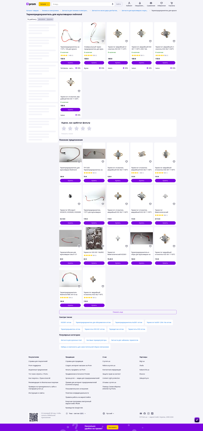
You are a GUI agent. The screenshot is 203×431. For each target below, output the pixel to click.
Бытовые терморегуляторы (97, 340)
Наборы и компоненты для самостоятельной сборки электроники (85, 347)
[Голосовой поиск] (112, 4)
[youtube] (141, 413)
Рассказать (113, 427)
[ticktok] (152, 413)
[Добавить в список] (79, 41)
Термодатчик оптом (116, 329)
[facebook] (144, 413)
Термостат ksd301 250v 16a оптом (159, 322)
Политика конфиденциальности (77, 393)
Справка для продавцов (74, 361)
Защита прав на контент (112, 374)
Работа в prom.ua (109, 365)
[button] (70, 62)
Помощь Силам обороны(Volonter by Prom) (112, 388)
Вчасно (142, 374)
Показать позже (67, 134)
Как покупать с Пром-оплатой (39, 378)
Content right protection (111, 378)
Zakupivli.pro (144, 378)
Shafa (142, 365)
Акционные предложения (38, 370)
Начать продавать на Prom (75, 370)
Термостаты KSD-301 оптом (95, 329)
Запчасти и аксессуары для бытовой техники (105, 11)
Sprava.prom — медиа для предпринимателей (82, 378)
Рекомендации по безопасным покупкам (43, 382)
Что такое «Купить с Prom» (38, 374)
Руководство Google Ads (74, 408)
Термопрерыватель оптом (70, 329)
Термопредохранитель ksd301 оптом (128, 322)
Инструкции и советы (36, 393)
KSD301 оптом (66, 322)
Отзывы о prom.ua (109, 382)
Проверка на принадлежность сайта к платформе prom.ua (42, 388)
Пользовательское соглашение (77, 389)
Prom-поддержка (35, 365)
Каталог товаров (32, 11)
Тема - (74, 413)
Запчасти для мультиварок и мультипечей (135, 11)
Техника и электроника (50, 11)
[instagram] (148, 413)
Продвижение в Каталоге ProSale (78, 374)
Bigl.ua (142, 361)
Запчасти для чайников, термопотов (124, 340)
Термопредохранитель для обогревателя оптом (93, 322)
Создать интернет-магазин (75, 365)
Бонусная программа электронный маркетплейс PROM (78, 402)
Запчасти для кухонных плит (71, 340)
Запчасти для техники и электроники (75, 11)
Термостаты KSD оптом (136, 329)
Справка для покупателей (38, 361)
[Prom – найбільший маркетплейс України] (31, 4)
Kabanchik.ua (144, 370)
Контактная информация (112, 370)
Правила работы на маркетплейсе (78, 397)
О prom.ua (106, 361)
